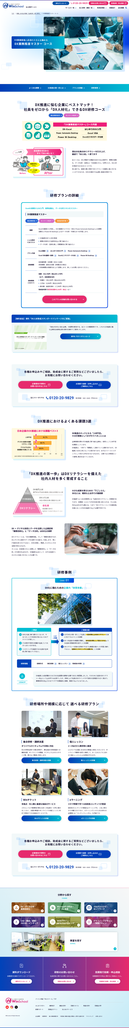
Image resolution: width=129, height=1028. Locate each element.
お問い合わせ (98, 1016)
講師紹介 (52, 1006)
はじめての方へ (40, 1006)
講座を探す (62, 1006)
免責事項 (44, 1016)
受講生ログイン (52, 1009)
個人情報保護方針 (53, 1016)
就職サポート (39, 1009)
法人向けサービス (67, 1009)
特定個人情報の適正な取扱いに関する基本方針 (72, 1016)
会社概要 (37, 1016)
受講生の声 (98, 1006)
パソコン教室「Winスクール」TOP (45, 999)
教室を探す (86, 1006)
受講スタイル (75, 1006)
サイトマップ (89, 1016)
